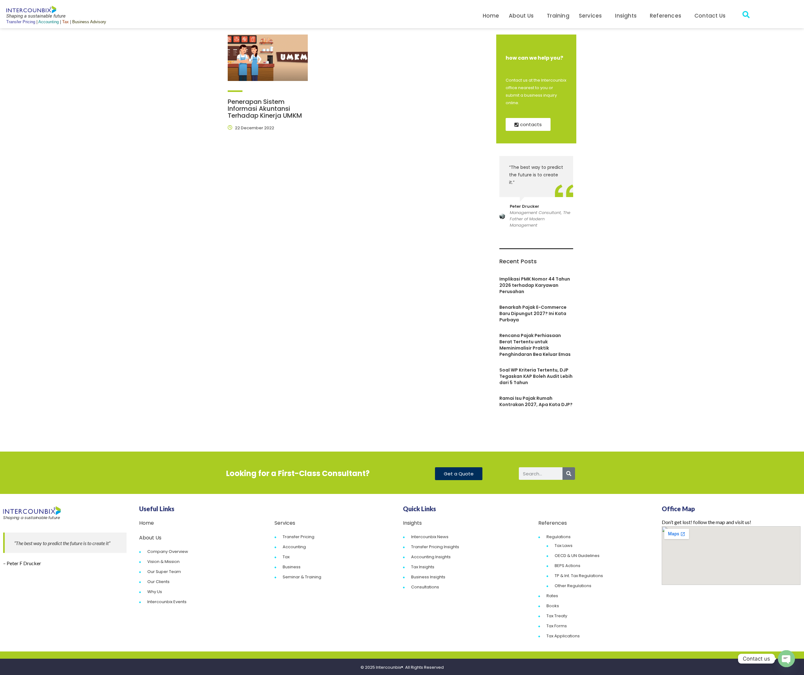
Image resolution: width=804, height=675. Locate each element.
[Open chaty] (786, 658)
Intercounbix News (429, 537)
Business (292, 567)
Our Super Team (164, 572)
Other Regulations (573, 586)
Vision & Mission (163, 562)
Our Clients (158, 582)
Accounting (294, 547)
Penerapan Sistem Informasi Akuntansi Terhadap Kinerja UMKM (265, 108)
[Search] (568, 473)
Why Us (154, 592)
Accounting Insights (431, 557)
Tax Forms (556, 626)
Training (558, 15)
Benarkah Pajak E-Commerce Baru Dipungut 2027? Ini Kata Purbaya (533, 313)
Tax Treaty (556, 616)
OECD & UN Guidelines (577, 556)
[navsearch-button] (746, 15)
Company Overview (167, 551)
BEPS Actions (567, 566)
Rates (552, 596)
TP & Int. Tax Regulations (579, 576)
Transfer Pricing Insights (435, 547)
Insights (626, 15)
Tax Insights (422, 567)
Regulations (558, 537)
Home (491, 15)
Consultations (425, 587)
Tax (286, 557)
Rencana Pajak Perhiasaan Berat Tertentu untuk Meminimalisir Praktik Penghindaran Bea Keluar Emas (535, 344)
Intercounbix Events (167, 602)
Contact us (709, 15)
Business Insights (428, 577)
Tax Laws (564, 546)
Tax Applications (563, 636)
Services (590, 15)
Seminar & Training (302, 577)
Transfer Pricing (298, 537)
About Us (521, 15)
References (665, 15)
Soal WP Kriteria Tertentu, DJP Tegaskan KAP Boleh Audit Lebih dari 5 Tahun (536, 376)
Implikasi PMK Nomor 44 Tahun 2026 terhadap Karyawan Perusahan (534, 285)
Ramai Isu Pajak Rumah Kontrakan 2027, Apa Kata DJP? (536, 401)
